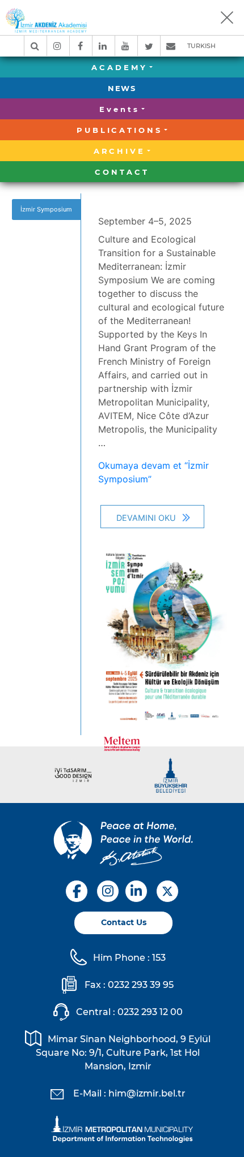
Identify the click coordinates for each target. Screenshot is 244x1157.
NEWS (122, 88)
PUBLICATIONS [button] (119, 130)
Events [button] (119, 109)
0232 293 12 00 (150, 1012)
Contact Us (123, 922)
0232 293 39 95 (141, 984)
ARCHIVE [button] (119, 151)
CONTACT (122, 171)
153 (159, 957)
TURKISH (201, 46)
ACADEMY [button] (119, 67)
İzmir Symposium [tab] (46, 209)
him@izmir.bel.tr (147, 1093)
